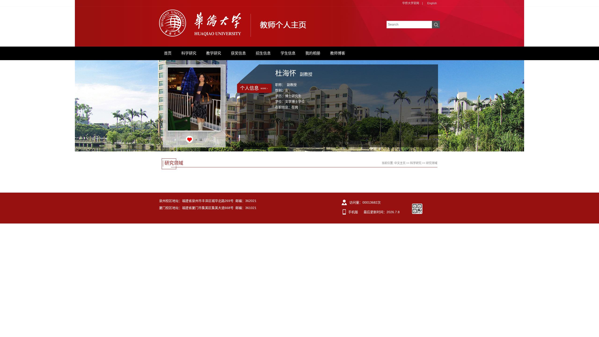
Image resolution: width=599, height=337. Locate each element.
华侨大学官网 (410, 3)
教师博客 (337, 53)
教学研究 (213, 53)
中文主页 (399, 163)
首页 (168, 53)
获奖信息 (238, 53)
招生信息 (263, 53)
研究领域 (431, 163)
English (432, 3)
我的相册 (312, 53)
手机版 (353, 212)
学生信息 (288, 53)
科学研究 (188, 53)
